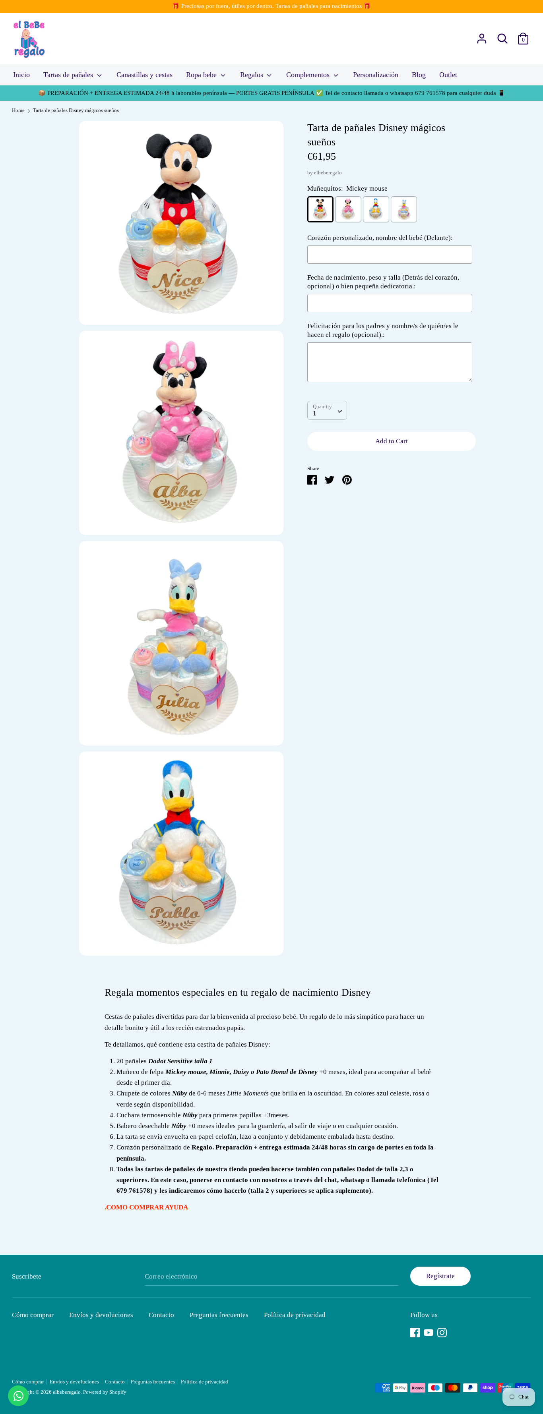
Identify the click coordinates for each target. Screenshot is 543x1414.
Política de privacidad (295, 1315)
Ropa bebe (202, 75)
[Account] (482, 36)
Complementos (309, 75)
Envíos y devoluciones (101, 1315)
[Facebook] (415, 1331)
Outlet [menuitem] (448, 75)
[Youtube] (428, 1331)
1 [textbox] (314, 413)
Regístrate (440, 1276)
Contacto (161, 1315)
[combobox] (327, 410)
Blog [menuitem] (419, 75)
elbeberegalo (328, 173)
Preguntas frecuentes (219, 1315)
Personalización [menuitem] (375, 75)
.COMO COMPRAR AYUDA (146, 1207)
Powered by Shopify (104, 1392)
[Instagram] (442, 1331)
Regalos (252, 75)
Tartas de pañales (69, 75)
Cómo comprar (33, 1315)
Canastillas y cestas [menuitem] (144, 75)
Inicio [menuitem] (21, 75)
